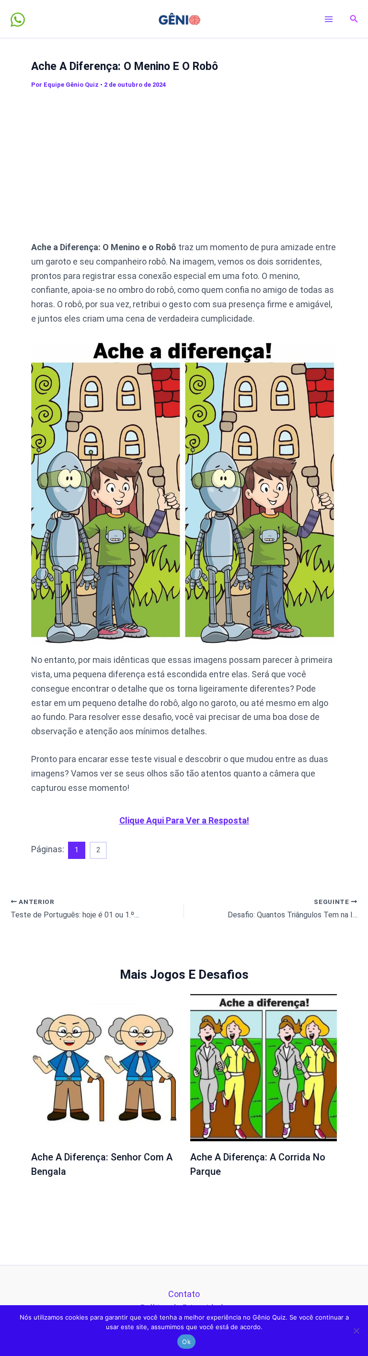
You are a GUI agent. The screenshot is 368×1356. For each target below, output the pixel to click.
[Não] (356, 1330)
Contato (184, 1294)
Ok (186, 1341)
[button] (354, 19)
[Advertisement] (199, 165)
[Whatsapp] (18, 20)
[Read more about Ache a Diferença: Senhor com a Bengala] (104, 1067)
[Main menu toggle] (329, 19)
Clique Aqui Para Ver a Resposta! (184, 820)
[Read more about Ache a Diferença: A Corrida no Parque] (263, 1067)
